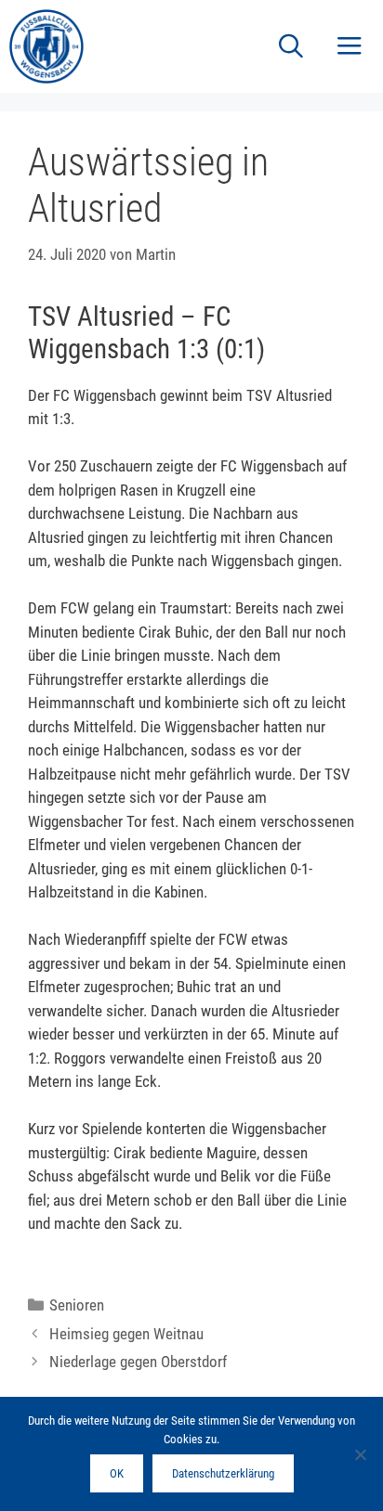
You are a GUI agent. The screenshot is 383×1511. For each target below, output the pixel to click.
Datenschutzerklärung (223, 1473)
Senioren (76, 1305)
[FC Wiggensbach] (46, 46)
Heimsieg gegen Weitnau (126, 1333)
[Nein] (359, 1454)
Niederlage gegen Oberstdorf (138, 1361)
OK (117, 1473)
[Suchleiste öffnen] (290, 46)
